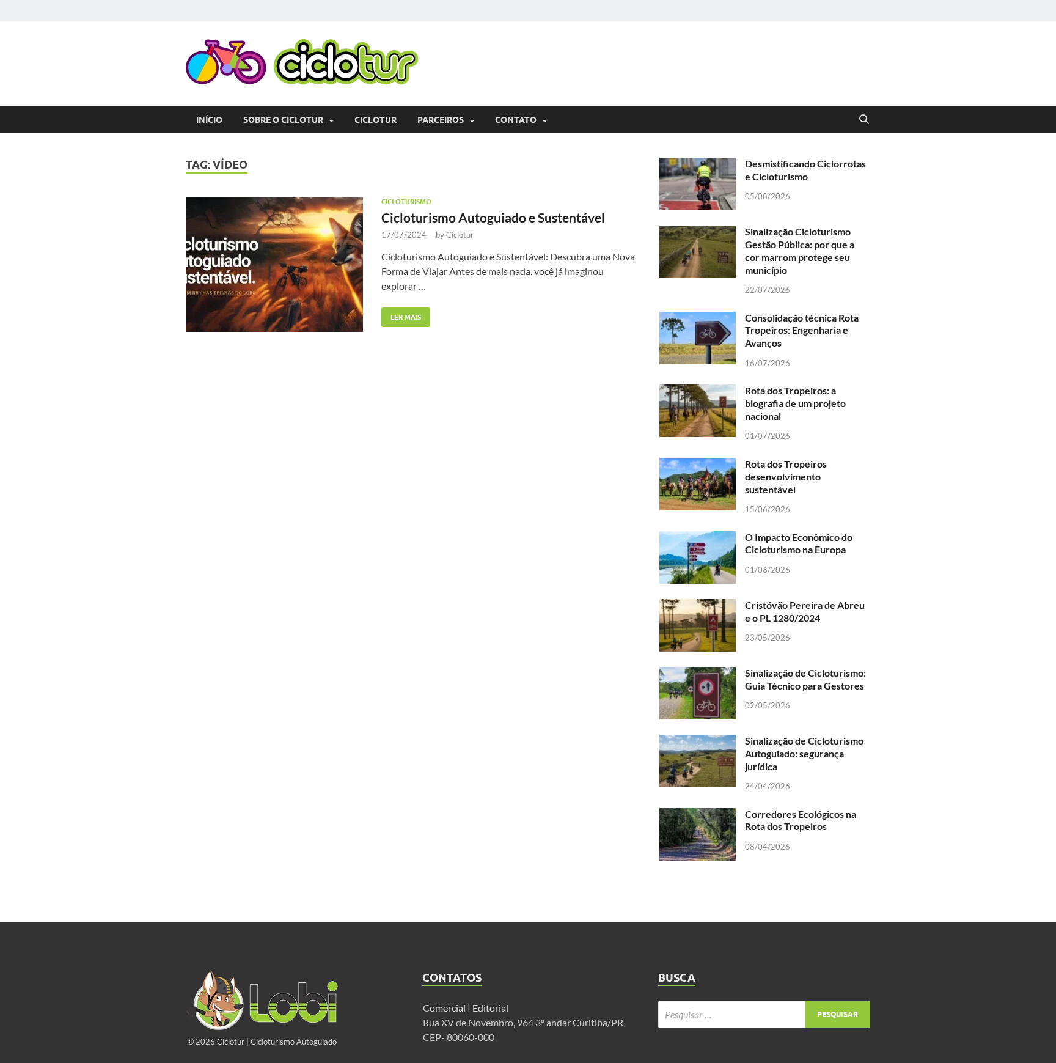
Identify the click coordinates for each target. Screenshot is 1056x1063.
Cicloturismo (406, 201)
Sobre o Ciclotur (283, 120)
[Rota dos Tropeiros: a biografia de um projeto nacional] (697, 391)
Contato (516, 120)
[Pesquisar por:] (764, 1014)
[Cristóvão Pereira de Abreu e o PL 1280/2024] (697, 606)
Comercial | (447, 1007)
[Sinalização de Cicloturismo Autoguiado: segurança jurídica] (697, 742)
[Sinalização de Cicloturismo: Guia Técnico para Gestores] (697, 674)
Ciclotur (375, 120)
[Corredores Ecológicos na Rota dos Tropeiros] (697, 815)
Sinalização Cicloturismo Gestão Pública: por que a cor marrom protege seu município (799, 250)
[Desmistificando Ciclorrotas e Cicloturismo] (697, 165)
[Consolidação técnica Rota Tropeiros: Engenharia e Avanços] (697, 319)
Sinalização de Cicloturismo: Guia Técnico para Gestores (805, 679)
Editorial (491, 1007)
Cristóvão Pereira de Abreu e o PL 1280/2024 (805, 611)
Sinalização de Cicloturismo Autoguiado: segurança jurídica (804, 753)
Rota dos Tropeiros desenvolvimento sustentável (786, 476)
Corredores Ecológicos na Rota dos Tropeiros (800, 820)
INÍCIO (209, 120)
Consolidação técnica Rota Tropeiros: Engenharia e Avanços (802, 330)
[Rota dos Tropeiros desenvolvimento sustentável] (697, 465)
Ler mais (401, 314)
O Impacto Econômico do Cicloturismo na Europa (799, 543)
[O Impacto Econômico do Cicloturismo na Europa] (697, 538)
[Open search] (864, 120)
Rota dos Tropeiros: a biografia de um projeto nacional (795, 403)
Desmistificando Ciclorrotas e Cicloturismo (805, 170)
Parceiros (440, 120)
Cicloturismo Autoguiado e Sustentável (493, 217)
